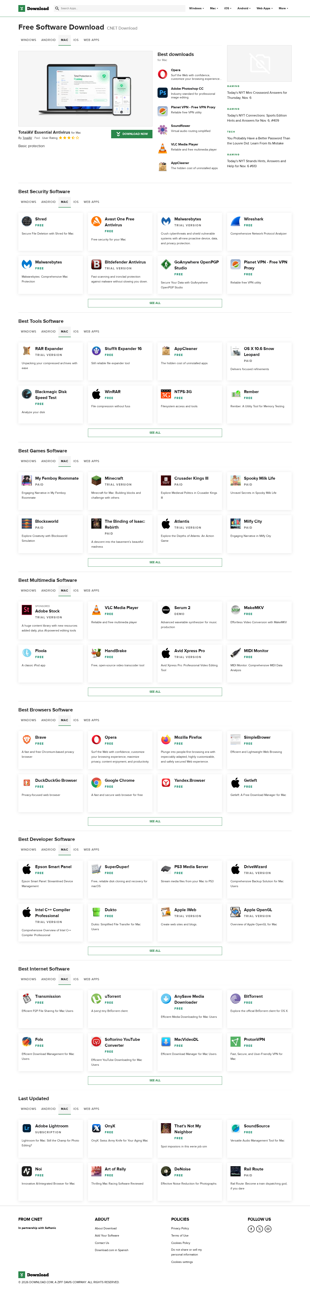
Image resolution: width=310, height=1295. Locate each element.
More (282, 8)
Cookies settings (182, 1262)
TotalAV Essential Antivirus (49, 132)
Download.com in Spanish (111, 1250)
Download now (135, 134)
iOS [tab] (76, 40)
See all (155, 303)
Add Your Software (107, 1236)
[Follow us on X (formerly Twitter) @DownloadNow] (259, 1229)
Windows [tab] (28, 40)
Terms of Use (180, 1236)
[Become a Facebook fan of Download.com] (251, 1229)
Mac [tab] (64, 40)
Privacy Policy (180, 1228)
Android (242, 8)
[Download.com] (33, 8)
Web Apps (263, 8)
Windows (195, 8)
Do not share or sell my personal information (186, 1252)
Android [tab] (48, 40)
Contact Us (102, 1243)
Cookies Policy (180, 1243)
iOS (226, 8)
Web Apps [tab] (91, 40)
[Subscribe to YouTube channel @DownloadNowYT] (268, 1229)
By (25, 138)
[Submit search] (57, 8)
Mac (213, 8)
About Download (106, 1228)
